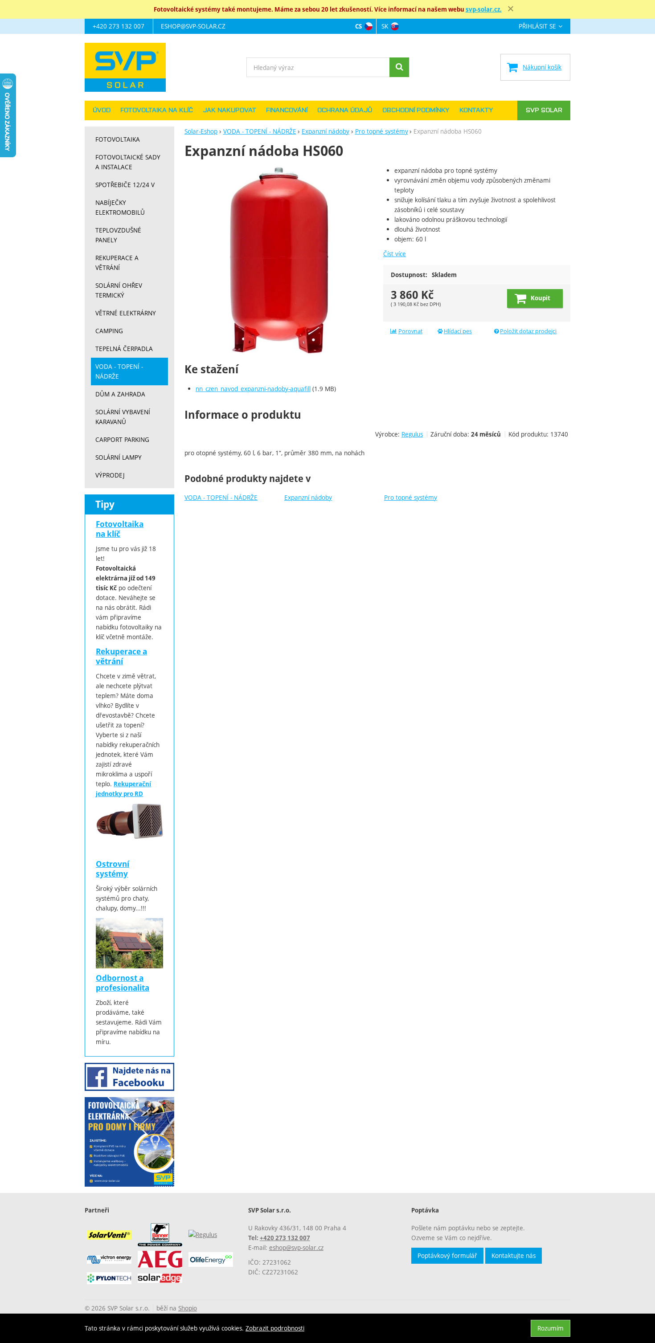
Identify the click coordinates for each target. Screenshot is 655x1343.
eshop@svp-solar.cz (193, 26)
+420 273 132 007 (118, 26)
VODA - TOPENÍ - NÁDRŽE (221, 497)
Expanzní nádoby (308, 497)
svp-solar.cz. (484, 9)
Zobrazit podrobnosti (275, 1328)
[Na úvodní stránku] (129, 67)
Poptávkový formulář (447, 1255)
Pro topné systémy (410, 497)
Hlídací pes (458, 331)
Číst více (394, 253)
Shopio (187, 1308)
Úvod (102, 110)
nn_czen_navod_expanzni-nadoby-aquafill (253, 388)
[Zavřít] (511, 9)
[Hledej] (399, 67)
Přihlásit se (537, 26)
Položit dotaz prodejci (528, 331)
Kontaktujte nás (513, 1255)
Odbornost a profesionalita (122, 983)
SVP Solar (544, 110)
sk (384, 26)
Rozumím (550, 1328)
